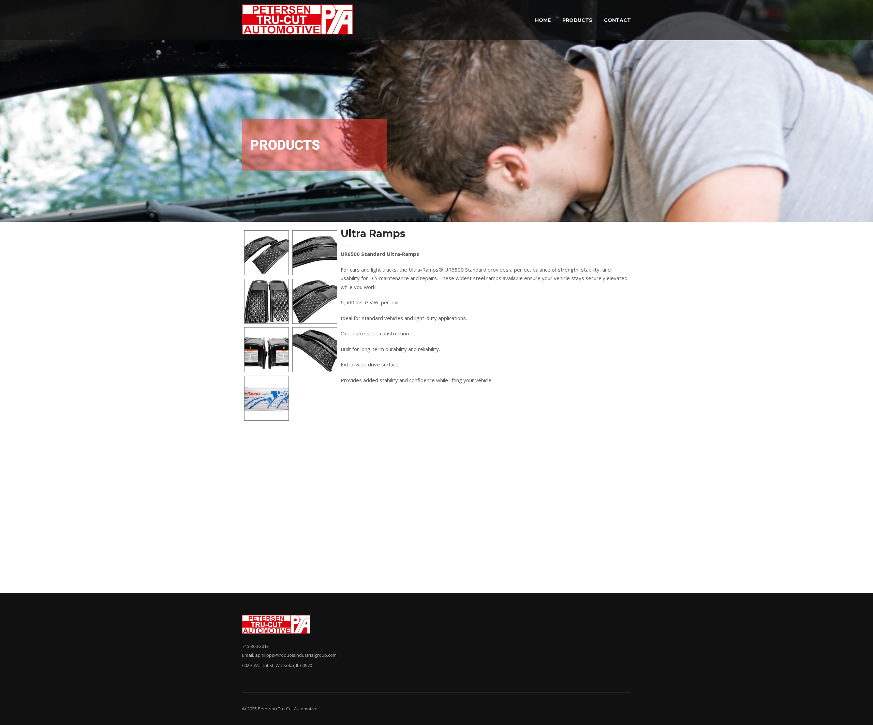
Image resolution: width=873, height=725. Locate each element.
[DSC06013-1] (267, 398)
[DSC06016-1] (315, 253)
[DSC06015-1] (267, 253)
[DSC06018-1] (315, 301)
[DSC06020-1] (315, 350)
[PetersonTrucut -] (297, 20)
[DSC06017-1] (267, 301)
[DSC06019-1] (267, 350)
